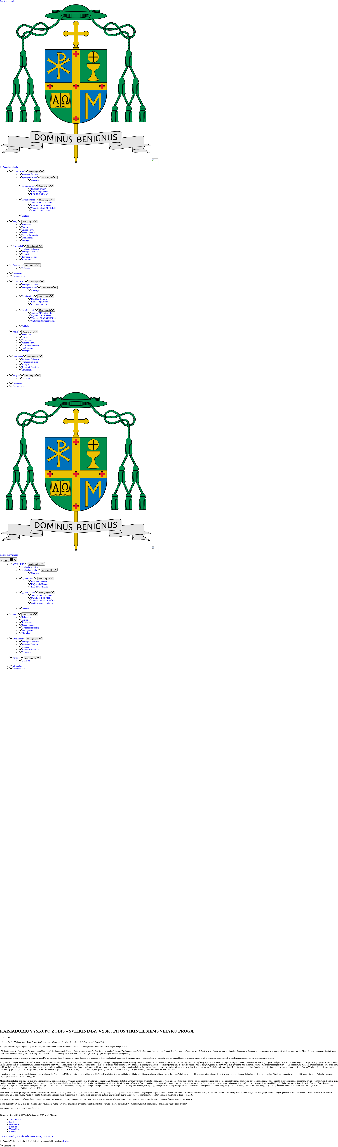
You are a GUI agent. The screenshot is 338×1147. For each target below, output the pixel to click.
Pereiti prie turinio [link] (7, 1)
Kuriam (66, 1141)
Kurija (12, 1122)
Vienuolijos (14, 1129)
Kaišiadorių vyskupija (9, 167)
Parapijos (13, 1127)
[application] (26, 171)
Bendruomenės (15, 1131)
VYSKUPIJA (15, 1120)
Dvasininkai (14, 1124)
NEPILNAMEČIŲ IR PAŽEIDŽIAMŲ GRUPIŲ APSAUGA (26, 1136)
